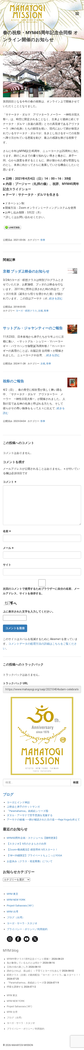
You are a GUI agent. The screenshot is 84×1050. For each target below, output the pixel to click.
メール (8, 547)
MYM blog (10, 950)
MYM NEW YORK (16, 899)
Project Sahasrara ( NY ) (20, 905)
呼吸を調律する (15, 986)
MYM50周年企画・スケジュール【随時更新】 (32, 837)
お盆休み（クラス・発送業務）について (30, 861)
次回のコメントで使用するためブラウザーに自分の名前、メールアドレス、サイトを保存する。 (41, 591)
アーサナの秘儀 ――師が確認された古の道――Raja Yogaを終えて (43, 819)
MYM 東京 (12, 893)
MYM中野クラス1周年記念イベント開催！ (29, 959)
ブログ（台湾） (16, 917)
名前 (7, 531)
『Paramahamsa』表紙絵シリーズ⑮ (27, 810)
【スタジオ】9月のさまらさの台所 (26, 843)
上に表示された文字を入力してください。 (29, 611)
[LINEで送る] (12, 227)
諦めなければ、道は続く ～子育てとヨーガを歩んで (34, 970)
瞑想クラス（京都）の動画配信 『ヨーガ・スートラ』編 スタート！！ (44, 975)
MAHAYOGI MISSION (22, 1045)
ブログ (8, 794)
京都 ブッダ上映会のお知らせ (26, 271)
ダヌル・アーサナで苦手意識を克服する (30, 815)
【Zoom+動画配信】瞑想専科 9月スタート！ (32, 849)
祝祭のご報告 (13, 381)
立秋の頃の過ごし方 (17, 967)
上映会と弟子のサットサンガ (23, 806)
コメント (9, 481)
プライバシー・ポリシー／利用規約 (27, 929)
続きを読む (56, 298)
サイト (7, 564)
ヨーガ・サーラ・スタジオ (22, 923)
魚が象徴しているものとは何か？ (24, 962)
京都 (40, 310)
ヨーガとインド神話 (18, 802)
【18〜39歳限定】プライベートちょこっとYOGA (34, 855)
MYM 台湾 (12, 911)
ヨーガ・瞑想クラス (26, 310)
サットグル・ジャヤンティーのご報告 (33, 328)
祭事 (42, 240)
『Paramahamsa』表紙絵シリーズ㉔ (26, 982)
